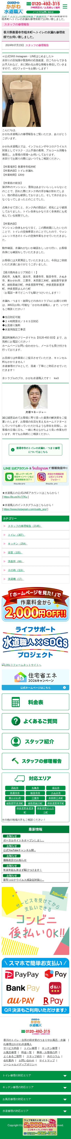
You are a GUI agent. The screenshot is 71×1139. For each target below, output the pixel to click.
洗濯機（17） (16, 579)
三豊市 (35, 798)
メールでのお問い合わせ (43, 12)
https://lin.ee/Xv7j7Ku (15, 496)
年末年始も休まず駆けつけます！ (22, 870)
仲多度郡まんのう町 (45, 810)
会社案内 (8, 1060)
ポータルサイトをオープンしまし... (23, 840)
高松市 (14, 787)
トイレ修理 (30, 1048)
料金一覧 (26, 1052)
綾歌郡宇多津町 (14, 803)
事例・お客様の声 (47, 1052)
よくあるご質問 (12, 1056)
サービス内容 (11, 1048)
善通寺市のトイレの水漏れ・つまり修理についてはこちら (38, 450)
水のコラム (53, 1056)
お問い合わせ (26, 1060)
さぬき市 (56, 793)
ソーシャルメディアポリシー (20, 1064)
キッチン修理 (49, 1048)
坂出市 (55, 787)
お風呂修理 (9, 1052)
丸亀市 (35, 787)
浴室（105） (15, 552)
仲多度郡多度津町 (25, 810)
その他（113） (16, 570)
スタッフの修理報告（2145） (25, 526)
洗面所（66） (16, 561)
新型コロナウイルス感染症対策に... (23, 880)
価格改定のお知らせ (15, 860)
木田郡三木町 (56, 798)
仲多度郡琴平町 (55, 803)
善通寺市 (15, 793)
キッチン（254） (18, 543)
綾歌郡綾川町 (35, 803)
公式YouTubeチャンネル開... (19, 850)
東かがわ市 (15, 798)
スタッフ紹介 (34, 1056)
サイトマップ (47, 1060)
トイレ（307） (16, 534)
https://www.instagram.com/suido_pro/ (25, 509)
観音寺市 (35, 793)
